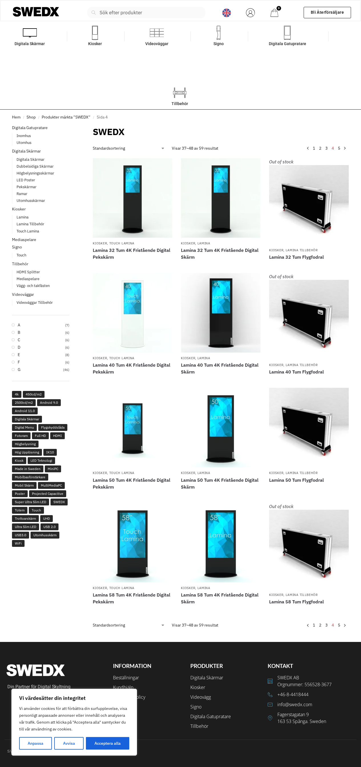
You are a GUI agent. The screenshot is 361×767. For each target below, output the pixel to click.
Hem (16, 117)
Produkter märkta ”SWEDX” (66, 117)
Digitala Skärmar (26, 151)
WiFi (18, 543)
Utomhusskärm (45, 535)
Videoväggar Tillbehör (35, 302)
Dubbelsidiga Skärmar (35, 166)
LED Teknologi (41, 460)
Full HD (40, 435)
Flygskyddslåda (52, 427)
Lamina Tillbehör (302, 250)
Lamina (203, 243)
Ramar (22, 193)
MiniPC (53, 469)
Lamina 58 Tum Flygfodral (296, 602)
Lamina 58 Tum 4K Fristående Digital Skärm (220, 598)
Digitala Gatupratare (30, 127)
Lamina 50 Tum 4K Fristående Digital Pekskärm (131, 483)
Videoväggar (23, 294)
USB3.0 (20, 535)
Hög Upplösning (27, 452)
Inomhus (24, 135)
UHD (46, 518)
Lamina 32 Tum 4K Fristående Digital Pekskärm (131, 253)
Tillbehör (20, 263)
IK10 (50, 452)
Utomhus (24, 142)
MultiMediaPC (51, 485)
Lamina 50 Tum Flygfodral (296, 480)
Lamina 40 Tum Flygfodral (296, 372)
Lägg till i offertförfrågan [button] (133, 382)
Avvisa (69, 743)
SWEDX (59, 502)
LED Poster (26, 180)
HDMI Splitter (28, 272)
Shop (31, 117)
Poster (20, 493)
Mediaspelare (24, 239)
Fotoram (21, 435)
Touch (21, 255)
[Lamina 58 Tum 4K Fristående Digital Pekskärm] (132, 543)
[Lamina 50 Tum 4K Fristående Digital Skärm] (221, 427)
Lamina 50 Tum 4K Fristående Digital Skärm (220, 483)
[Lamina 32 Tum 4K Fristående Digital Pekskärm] (132, 198)
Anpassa (35, 743)
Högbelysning (25, 444)
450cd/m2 (34, 394)
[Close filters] (71, 128)
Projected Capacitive (47, 493)
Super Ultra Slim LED (30, 502)
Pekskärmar (27, 186)
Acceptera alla (107, 743)
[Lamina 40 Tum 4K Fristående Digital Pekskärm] (132, 313)
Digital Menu (24, 427)
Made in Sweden (28, 469)
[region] (74, 722)
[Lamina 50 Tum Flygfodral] (309, 427)
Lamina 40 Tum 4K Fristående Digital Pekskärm (131, 368)
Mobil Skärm (24, 485)
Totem (20, 510)
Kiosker (100, 243)
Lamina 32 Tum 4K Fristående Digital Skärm (220, 253)
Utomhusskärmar (31, 200)
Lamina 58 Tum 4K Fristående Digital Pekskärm (131, 598)
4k (17, 394)
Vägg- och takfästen (33, 285)
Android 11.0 (25, 411)
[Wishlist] (164, 166)
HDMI (57, 435)
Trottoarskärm (25, 518)
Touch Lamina (121, 243)
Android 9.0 (49, 402)
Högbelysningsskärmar (35, 173)
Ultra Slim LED (25, 527)
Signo (17, 247)
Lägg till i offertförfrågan (133, 267)
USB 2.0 (49, 527)
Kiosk (19, 460)
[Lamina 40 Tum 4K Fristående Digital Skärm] (221, 313)
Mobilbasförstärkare (30, 477)
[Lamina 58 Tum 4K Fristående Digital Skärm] (221, 543)
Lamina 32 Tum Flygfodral (296, 257)
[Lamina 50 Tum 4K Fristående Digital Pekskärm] (132, 427)
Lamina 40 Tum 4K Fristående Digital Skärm (220, 368)
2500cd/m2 (24, 402)
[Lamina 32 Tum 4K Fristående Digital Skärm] (221, 198)
